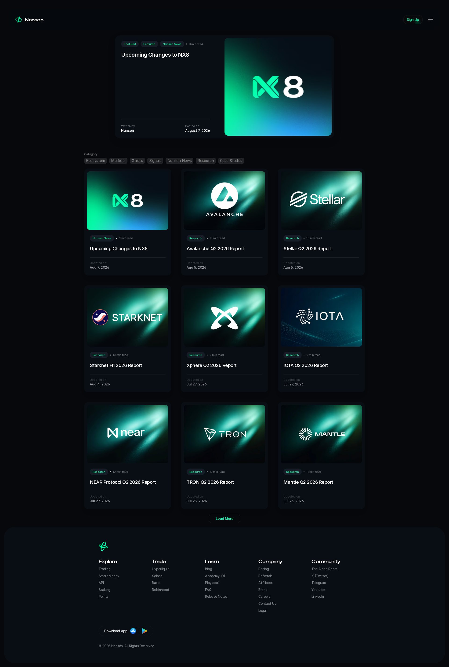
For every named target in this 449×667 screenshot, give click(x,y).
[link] (413, 19)
